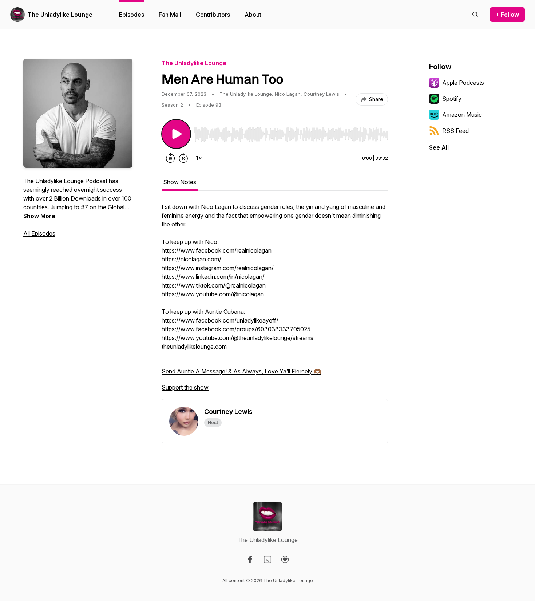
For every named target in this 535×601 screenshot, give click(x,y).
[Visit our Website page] (267, 559)
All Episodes (39, 233)
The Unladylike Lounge (60, 14)
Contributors (213, 14)
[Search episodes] (475, 14)
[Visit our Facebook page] (250, 559)
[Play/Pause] (176, 134)
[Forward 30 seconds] (183, 158)
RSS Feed (455, 130)
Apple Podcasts (463, 82)
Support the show (185, 387)
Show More (39, 216)
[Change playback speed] (198, 158)
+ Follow (507, 14)
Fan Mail (170, 14)
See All (439, 147)
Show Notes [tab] (179, 182)
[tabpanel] (275, 300)
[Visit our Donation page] (285, 559)
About (253, 14)
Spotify (451, 98)
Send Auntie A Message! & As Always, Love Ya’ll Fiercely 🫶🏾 (241, 371)
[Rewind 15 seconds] (170, 158)
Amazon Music (462, 114)
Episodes (131, 14)
